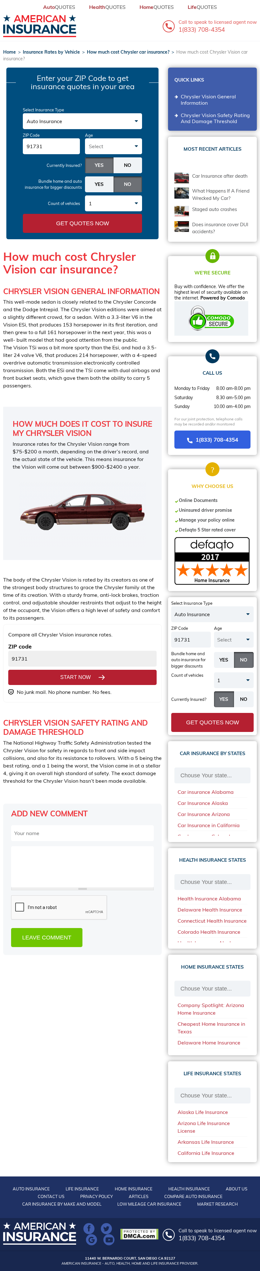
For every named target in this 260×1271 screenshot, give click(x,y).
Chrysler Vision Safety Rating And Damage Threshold (215, 118)
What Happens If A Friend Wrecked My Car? (221, 194)
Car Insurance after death (220, 176)
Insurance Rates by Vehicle (51, 52)
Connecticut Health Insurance (212, 921)
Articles (138, 1196)
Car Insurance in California (209, 825)
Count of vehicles (64, 203)
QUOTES (59, 7)
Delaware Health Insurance (210, 909)
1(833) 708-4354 (217, 439)
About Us (236, 1188)
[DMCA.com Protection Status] (141, 1234)
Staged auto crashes (214, 209)
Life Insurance (82, 1188)
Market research (217, 1204)
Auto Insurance (31, 1188)
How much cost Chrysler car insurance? (128, 52)
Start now (75, 677)
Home (9, 52)
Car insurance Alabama (206, 792)
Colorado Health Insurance (209, 932)
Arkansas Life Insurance (206, 1142)
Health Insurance (189, 1188)
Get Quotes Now (82, 223)
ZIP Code (31, 135)
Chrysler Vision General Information (208, 99)
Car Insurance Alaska (203, 803)
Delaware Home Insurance (209, 1042)
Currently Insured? (64, 165)
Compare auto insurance (193, 1196)
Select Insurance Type (43, 109)
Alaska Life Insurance (203, 1112)
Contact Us (51, 1196)
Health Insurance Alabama (209, 898)
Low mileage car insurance (149, 1204)
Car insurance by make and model (61, 1204)
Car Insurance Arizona (204, 814)
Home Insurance (134, 1188)
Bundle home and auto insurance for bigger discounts (53, 184)
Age (89, 135)
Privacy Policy (96, 1196)
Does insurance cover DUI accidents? (220, 228)
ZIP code (20, 646)
